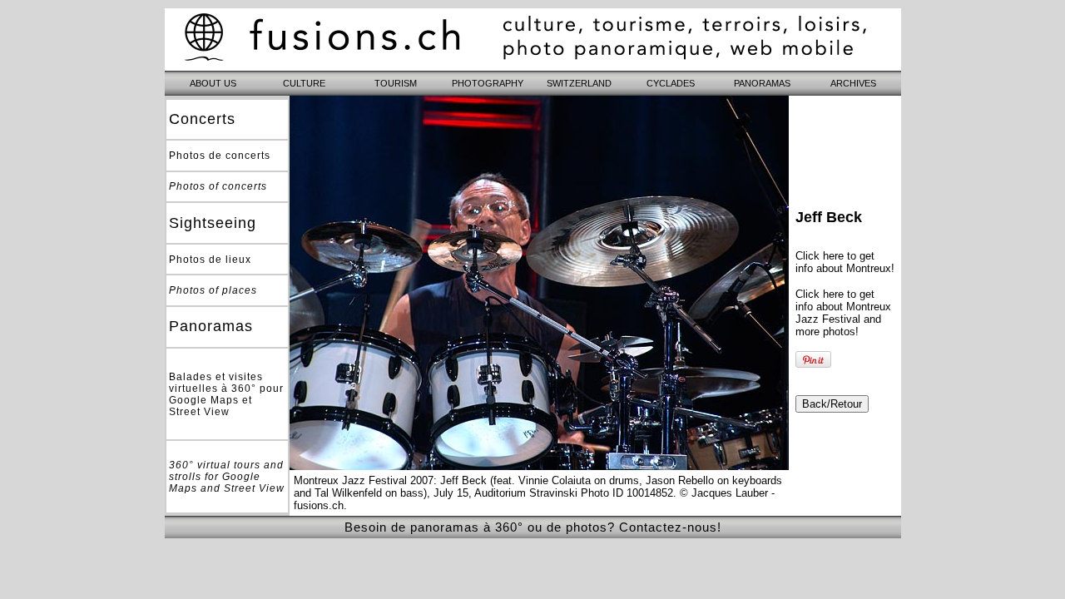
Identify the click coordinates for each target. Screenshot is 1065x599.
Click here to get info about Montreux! (844, 262)
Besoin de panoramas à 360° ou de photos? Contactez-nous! (532, 527)
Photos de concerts (219, 155)
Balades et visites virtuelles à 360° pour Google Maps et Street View (226, 394)
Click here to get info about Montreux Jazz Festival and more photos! (843, 313)
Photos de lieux (210, 259)
